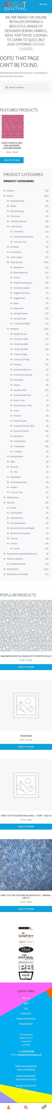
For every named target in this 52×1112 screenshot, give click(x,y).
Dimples (17, 364)
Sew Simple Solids (18, 482)
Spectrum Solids (21, 431)
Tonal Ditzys (19, 441)
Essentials (18, 379)
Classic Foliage (20, 354)
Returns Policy (26, 1023)
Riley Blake (15, 477)
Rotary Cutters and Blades (22, 528)
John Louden (16, 257)
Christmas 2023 (21, 344)
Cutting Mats (16, 512)
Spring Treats (20, 318)
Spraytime (18, 436)
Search (26, 1107)
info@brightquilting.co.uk (29, 1054)
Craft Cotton (16, 226)
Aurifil (16, 548)
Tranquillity (19, 446)
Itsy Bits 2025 (20, 390)
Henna (17, 385)
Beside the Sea (20, 334)
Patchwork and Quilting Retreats (22, 553)
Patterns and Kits (15, 558)
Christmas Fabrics (18, 221)
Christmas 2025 (21, 349)
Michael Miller (16, 456)
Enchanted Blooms (22, 369)
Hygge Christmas (22, 293)
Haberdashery (16, 518)
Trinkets (18, 451)
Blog (26, 1003)
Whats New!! (12, 569)
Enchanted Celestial (23, 374)
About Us (26, 998)
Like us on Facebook (26, 1069)
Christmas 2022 (21, 339)
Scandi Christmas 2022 (24, 425)
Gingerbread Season (23, 282)
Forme (17, 277)
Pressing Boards (17, 523)
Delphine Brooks (18, 564)
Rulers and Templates (20, 533)
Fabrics (10, 195)
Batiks (13, 206)
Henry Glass (15, 252)
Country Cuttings (22, 359)
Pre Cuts (14, 466)
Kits (16, 471)
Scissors (14, 538)
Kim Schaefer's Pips (23, 405)
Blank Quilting (17, 211)
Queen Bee (19, 308)
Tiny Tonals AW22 (22, 323)
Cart (26, 1008)
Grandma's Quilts (22, 287)
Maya (16, 303)
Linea (16, 410)
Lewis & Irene (16, 262)
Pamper (17, 415)
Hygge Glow (19, 298)
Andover (10, 190)
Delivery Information (26, 1018)
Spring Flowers (20, 313)
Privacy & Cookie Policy (26, 1079)
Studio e (14, 487)
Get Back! (14, 246)
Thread (13, 543)
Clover (13, 507)
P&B (12, 461)
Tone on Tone (20, 241)
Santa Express (20, 420)
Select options (12, 160)
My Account (8, 1107)
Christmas (15, 216)
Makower (14, 328)
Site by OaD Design (26, 1092)
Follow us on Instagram (26, 1066)
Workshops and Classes (17, 574)
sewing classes (32, 46)
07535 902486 (28, 1051)
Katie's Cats (19, 400)
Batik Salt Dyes (17, 200)
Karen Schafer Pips (22, 395)
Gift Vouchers (13, 497)
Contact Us (26, 1013)
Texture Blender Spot (23, 236)
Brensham (18, 267)
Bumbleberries (20, 272)
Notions (10, 502)
